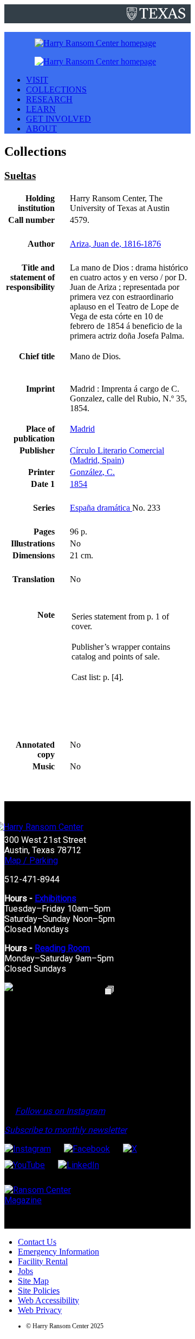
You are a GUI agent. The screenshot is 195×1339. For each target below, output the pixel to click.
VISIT (37, 79)
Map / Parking (31, 860)
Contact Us (37, 1241)
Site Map (33, 1280)
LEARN (41, 109)
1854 (78, 484)
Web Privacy (40, 1310)
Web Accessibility (48, 1300)
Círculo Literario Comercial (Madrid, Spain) (117, 455)
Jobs (25, 1271)
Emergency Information (58, 1251)
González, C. (92, 472)
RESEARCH (49, 99)
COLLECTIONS (56, 89)
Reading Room (62, 948)
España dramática (101, 507)
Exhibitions (55, 898)
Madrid (82, 428)
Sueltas (20, 175)
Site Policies (39, 1290)
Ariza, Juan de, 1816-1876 (115, 243)
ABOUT (41, 128)
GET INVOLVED (58, 118)
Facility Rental (43, 1261)
